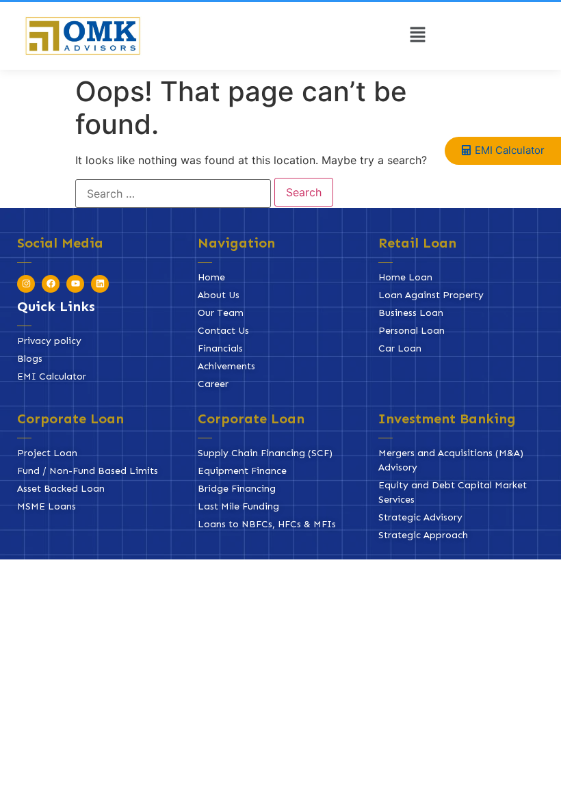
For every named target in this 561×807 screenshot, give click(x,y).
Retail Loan (417, 243)
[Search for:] (173, 193)
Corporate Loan (70, 418)
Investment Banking (447, 418)
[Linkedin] (100, 284)
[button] (417, 36)
